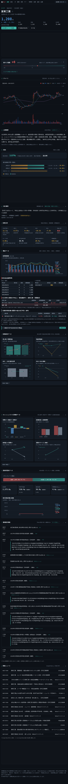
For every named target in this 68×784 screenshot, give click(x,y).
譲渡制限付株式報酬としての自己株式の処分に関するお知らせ (32, 555)
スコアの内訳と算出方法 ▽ (10, 71)
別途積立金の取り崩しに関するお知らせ (25, 561)
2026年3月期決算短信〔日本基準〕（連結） (24, 567)
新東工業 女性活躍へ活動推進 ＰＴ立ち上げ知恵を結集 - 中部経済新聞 (30, 720)
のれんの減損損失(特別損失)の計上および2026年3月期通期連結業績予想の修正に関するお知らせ (37, 594)
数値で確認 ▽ (6, 383)
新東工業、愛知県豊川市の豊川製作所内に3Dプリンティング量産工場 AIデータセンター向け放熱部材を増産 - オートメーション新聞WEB (30, 729)
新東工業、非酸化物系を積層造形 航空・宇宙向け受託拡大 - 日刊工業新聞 (31, 684)
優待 (18, 2)
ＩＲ (15, 2)
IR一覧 (33, 28)
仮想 (38, 2)
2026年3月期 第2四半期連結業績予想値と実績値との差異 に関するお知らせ (35, 650)
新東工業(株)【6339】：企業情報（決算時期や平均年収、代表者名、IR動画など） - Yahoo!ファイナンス (32, 711)
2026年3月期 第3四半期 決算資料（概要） (26, 628)
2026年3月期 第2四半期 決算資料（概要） (26, 656)
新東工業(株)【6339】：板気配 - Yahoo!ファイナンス (26, 716)
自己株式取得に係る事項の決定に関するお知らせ (25, 527)
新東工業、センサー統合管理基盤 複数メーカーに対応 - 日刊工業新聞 (30, 675)
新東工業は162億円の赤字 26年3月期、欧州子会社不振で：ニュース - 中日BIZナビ (34, 693)
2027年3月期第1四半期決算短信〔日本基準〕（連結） (27, 540)
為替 (35, 2)
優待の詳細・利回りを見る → (52, 206)
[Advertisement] (34, 44)
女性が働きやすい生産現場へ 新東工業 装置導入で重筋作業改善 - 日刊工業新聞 (33, 702)
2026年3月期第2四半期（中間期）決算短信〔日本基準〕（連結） (30, 634)
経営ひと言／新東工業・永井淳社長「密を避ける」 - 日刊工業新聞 (29, 698)
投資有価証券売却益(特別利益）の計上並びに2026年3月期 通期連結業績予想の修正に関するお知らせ (37, 607)
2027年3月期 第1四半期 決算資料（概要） (23, 533)
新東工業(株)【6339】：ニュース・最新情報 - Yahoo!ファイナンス (29, 707)
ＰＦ (25, 2)
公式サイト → (55, 130)
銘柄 (8, 2)
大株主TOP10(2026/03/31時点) (34, 328)
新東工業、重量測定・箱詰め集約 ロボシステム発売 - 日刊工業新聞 (30, 670)
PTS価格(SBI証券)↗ (23, 28)
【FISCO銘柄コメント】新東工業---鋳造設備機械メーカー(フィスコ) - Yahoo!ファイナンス (32, 679)
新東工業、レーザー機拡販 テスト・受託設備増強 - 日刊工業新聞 (29, 688)
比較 (11, 2)
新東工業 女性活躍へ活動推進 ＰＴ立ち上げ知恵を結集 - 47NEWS (29, 725)
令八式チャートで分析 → (8, 28)
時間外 (30, 2)
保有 (22, 2)
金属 (42, 2)
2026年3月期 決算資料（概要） (23, 581)
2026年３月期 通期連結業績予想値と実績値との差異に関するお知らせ (34, 587)
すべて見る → (55, 522)
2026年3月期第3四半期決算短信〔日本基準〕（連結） (27, 613)
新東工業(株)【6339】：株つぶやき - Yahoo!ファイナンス (27, 734)
